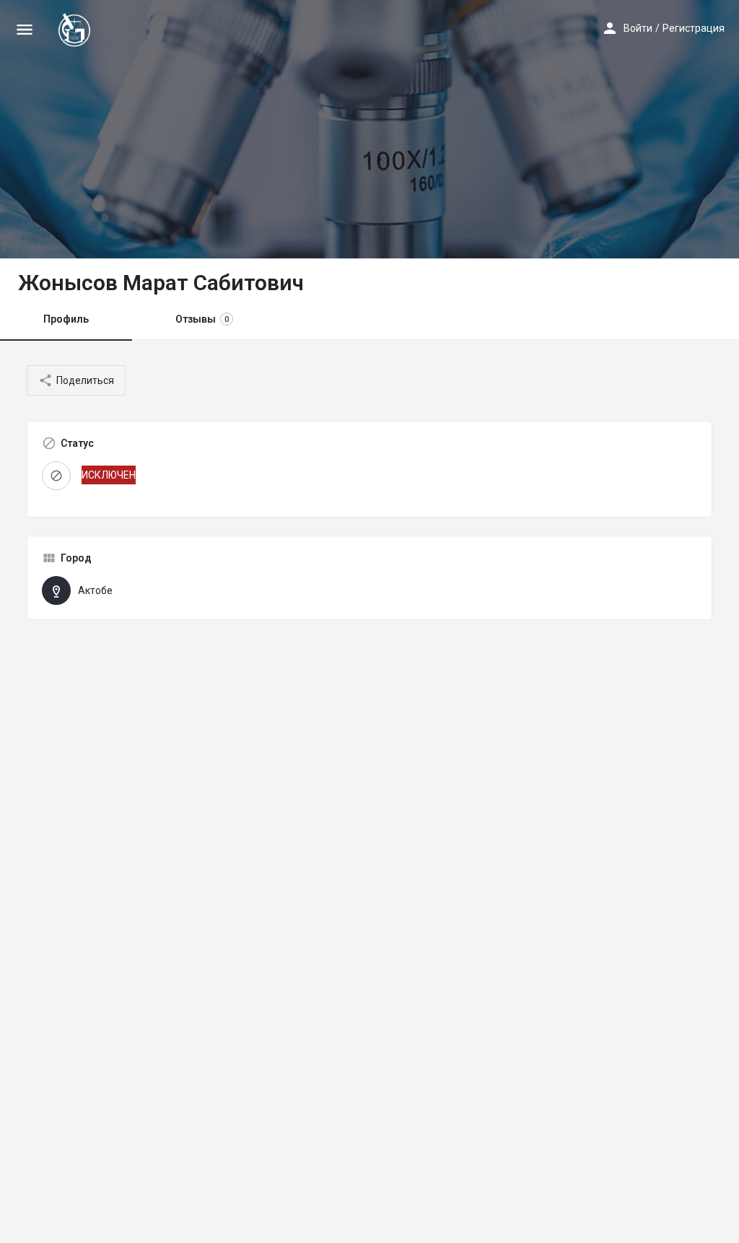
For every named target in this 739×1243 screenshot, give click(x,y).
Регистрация (694, 28)
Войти (638, 28)
